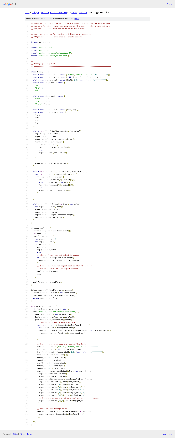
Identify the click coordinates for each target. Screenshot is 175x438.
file (77, 19)
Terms (29, 434)
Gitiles (15, 434)
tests (74, 12)
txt (164, 434)
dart (27, 12)
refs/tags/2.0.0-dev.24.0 (54, 12)
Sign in (169, 4)
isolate (83, 12)
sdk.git (35, 12)
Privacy (22, 434)
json (170, 434)
